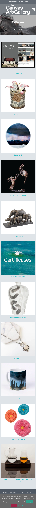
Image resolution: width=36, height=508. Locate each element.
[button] (2, 9)
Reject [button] (14, 505)
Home (14, 26)
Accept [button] (29, 502)
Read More (21, 505)
